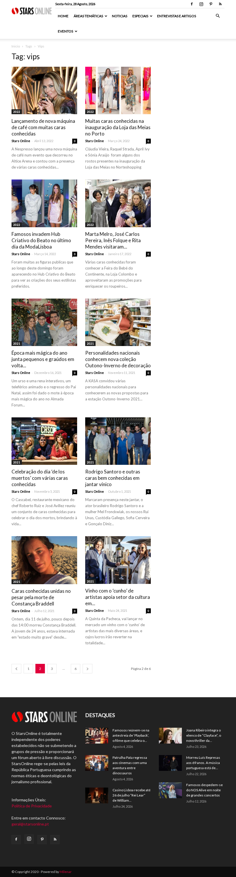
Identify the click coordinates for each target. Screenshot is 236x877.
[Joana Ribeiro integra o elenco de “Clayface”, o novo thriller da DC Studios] (170, 736)
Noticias (119, 16)
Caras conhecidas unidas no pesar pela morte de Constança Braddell (41, 597)
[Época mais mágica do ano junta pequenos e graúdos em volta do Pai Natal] (44, 322)
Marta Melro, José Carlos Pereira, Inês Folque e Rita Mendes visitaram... (113, 240)
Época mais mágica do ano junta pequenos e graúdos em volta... (43, 359)
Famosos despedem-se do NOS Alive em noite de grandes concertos (204, 790)
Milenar (66, 872)
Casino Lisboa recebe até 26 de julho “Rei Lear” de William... (132, 795)
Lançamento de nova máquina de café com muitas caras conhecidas (43, 127)
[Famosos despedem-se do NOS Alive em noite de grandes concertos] (170, 790)
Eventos (65, 31)
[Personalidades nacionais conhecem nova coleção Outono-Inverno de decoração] (118, 322)
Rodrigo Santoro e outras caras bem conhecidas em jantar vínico (112, 478)
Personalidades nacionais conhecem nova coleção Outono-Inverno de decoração (118, 359)
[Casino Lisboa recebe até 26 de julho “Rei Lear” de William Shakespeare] (96, 795)
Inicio (16, 46)
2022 (16, 111)
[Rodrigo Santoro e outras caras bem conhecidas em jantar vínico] (118, 441)
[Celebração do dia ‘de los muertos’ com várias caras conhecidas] (44, 441)
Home (63, 16)
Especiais (140, 16)
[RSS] (220, 4)
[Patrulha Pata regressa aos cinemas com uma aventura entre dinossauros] (96, 763)
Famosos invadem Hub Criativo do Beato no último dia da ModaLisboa (41, 240)
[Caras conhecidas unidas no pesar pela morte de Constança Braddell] (44, 560)
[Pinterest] (210, 4)
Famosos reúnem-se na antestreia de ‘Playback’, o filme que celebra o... (131, 735)
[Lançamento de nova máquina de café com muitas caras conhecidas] (44, 90)
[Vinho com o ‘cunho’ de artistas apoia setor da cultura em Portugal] (118, 560)
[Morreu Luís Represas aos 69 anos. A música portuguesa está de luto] (170, 763)
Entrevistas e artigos (176, 16)
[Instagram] (201, 4)
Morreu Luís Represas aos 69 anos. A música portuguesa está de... (203, 762)
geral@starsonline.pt (30, 823)
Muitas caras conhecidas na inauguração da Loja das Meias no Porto (118, 127)
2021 (16, 343)
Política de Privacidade (32, 805)
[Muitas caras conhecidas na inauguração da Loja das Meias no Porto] (118, 90)
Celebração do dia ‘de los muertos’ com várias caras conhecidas (40, 478)
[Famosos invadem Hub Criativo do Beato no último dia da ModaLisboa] (44, 203)
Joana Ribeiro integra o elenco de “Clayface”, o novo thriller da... (203, 735)
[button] (217, 16)
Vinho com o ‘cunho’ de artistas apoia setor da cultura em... (117, 597)
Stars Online (21, 141)
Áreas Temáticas (88, 16)
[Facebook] (191, 4)
